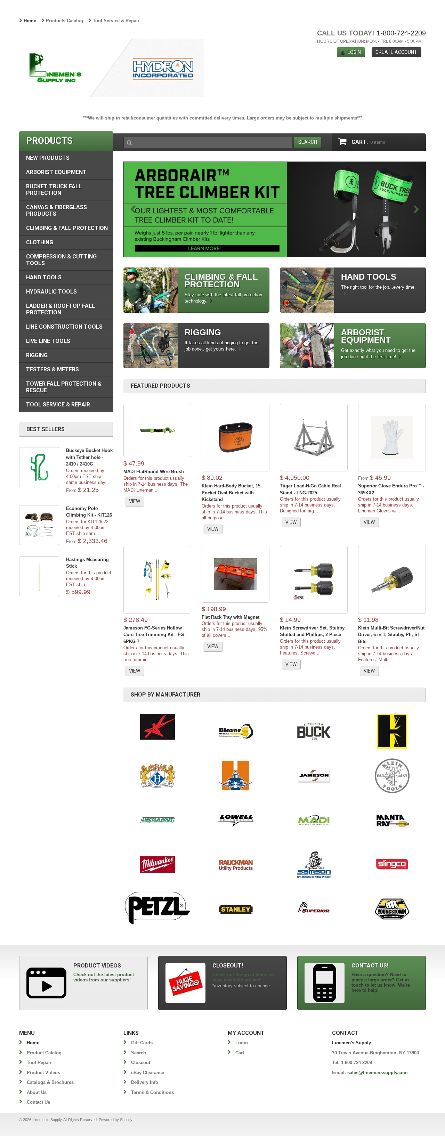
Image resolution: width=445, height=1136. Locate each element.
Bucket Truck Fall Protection (54, 189)
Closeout (140, 1062)
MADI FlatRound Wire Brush (153, 471)
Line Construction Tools (64, 326)
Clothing (39, 242)
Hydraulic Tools (51, 291)
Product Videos (43, 1072)
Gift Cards (142, 1042)
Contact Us (38, 1102)
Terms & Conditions (152, 1092)
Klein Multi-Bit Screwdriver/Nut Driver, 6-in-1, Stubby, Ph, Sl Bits (391, 634)
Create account (396, 52)
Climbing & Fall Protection (67, 228)
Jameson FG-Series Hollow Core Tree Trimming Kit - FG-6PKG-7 (154, 634)
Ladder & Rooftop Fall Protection (60, 309)
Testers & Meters (52, 369)
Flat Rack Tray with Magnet (230, 617)
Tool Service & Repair (116, 20)
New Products (48, 158)
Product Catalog (44, 1052)
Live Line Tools (48, 341)
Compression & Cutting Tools (61, 259)
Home (30, 20)
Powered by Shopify (115, 1120)
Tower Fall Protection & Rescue (64, 387)
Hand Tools (44, 277)
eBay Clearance (147, 1072)
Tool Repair (39, 1062)
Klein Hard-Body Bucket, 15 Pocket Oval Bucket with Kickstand (231, 492)
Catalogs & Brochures (50, 1082)
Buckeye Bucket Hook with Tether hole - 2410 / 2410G (89, 457)
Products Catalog (64, 20)
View (134, 501)
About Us (37, 1092)
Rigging (37, 355)
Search (138, 1052)
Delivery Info (144, 1082)
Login (354, 52)
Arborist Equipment (56, 172)
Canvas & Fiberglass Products (56, 210)
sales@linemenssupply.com (377, 1072)
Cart (239, 1052)
